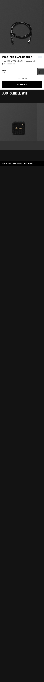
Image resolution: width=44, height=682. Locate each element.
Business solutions (35, 4)
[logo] (8, 8)
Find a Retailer (22, 84)
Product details (9, 64)
